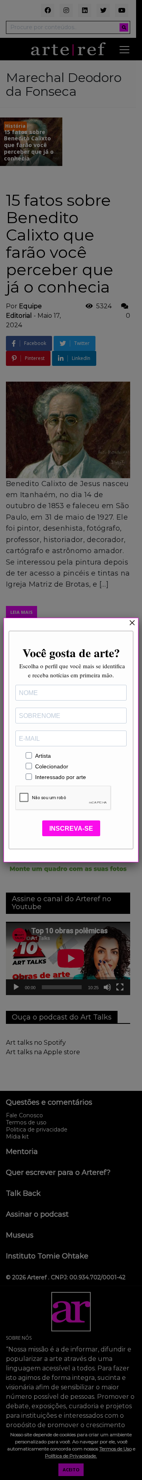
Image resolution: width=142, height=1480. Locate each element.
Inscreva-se (71, 828)
